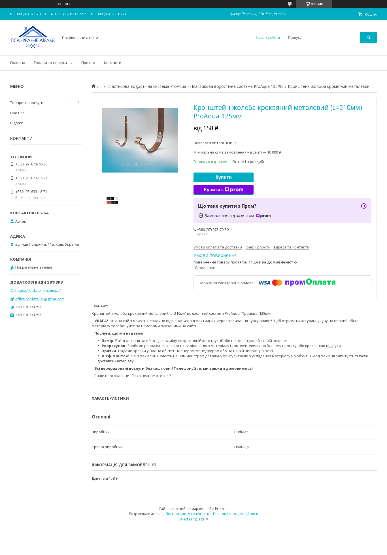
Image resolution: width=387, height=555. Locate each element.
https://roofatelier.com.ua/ (38, 290)
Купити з (214, 189)
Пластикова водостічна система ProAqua (146, 86)
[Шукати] (368, 37)
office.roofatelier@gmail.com (40, 299)
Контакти (112, 62)
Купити (224, 177)
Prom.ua (222, 508)
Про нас (88, 62)
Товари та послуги (50, 62)
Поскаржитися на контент (187, 513)
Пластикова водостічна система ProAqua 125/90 (237, 86)
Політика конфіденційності (235, 513)
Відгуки (16, 123)
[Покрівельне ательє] (33, 47)
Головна (17, 62)
